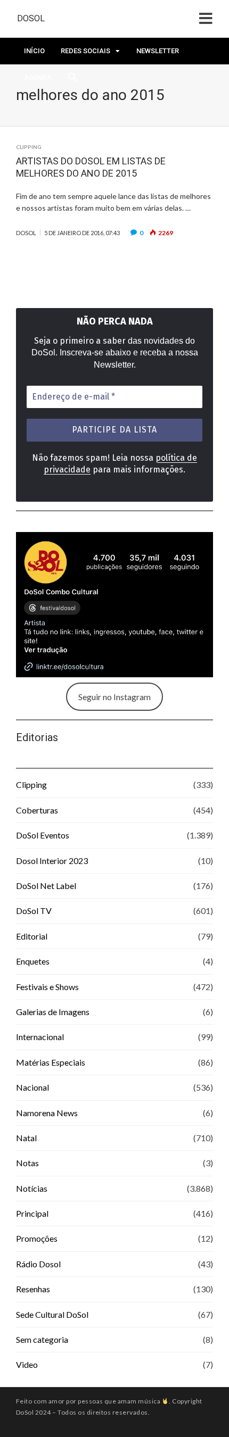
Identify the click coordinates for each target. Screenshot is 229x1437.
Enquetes (33, 961)
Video (27, 1364)
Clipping (29, 147)
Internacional (40, 1037)
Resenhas (33, 1289)
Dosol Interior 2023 (52, 860)
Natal (26, 1138)
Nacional (32, 1087)
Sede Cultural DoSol (52, 1314)
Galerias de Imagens (52, 1012)
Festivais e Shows (47, 987)
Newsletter (157, 51)
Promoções (37, 1238)
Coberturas (37, 810)
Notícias (31, 1188)
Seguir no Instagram (114, 697)
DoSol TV (34, 911)
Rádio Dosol (38, 1264)
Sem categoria (42, 1339)
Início (34, 51)
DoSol (31, 18)
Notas (27, 1163)
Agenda (38, 77)
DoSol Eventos (42, 835)
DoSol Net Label (46, 886)
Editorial (31, 936)
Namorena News (47, 1113)
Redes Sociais (85, 51)
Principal (32, 1213)
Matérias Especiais (50, 1062)
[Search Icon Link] (73, 80)
